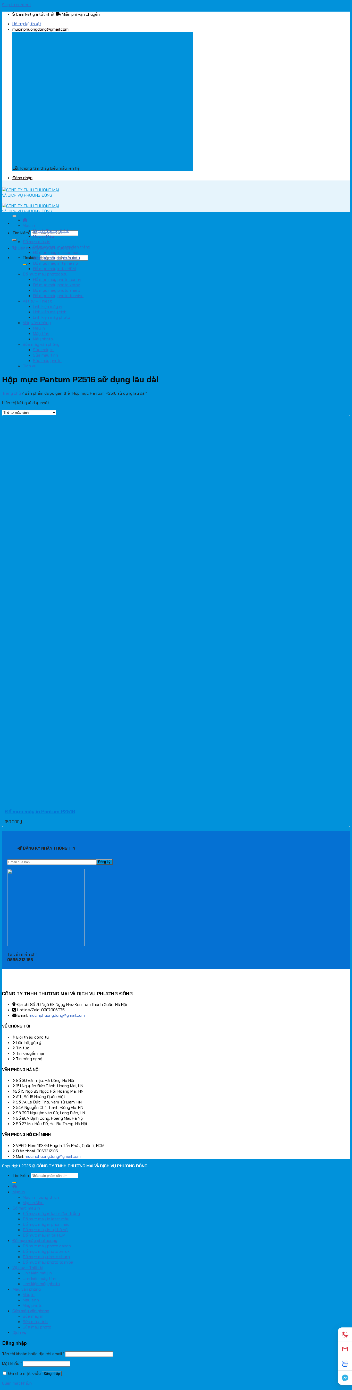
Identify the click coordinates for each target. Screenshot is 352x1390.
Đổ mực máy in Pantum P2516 (40, 811)
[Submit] (14, 240)
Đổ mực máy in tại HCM (54, 268)
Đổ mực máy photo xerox (56, 285)
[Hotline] (345, 1334)
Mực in (29, 225)
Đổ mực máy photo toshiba (58, 295)
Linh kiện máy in (47, 306)
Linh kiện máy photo (51, 317)
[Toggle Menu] (14, 216)
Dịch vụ (29, 366)
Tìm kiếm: (21, 233)
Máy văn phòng (37, 322)
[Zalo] (345, 1363)
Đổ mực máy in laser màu (56, 252)
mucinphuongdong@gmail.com (57, 1015)
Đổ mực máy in (36, 241)
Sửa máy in (43, 349)
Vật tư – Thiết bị (38, 301)
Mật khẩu (12, 1363)
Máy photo (43, 339)
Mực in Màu (43, 236)
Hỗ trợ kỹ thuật (26, 24)
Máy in (39, 328)
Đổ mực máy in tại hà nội (56, 263)
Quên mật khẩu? (17, 1383)
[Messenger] (345, 1378)
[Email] (345, 1349)
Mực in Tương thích (51, 231)
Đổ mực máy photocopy (45, 274)
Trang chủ (11, 393)
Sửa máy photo (47, 360)
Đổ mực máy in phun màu (56, 258)
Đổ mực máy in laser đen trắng (61, 247)
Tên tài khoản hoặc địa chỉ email (33, 1354)
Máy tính (41, 333)
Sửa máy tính (45, 355)
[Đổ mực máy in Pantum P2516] (26, 801)
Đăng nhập (52, 1374)
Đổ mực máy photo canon (57, 279)
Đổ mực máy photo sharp (56, 290)
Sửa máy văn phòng (41, 344)
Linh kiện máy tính (49, 312)
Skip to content (16, 4)
